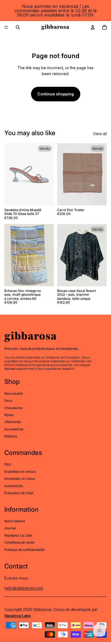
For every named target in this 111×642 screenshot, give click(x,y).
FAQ (7, 464)
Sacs (8, 400)
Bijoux (9, 415)
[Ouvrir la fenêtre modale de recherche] (18, 27)
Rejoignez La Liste (18, 535)
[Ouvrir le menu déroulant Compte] (93, 27)
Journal (10, 528)
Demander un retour (19, 479)
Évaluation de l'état (18, 493)
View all (100, 133)
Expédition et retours (20, 472)
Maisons (10, 436)
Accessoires (13, 429)
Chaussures (13, 408)
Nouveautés (13, 393)
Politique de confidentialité (24, 550)
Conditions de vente (19, 542)
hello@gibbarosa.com (23, 588)
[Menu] (6, 27)
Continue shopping (55, 94)
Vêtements (12, 422)
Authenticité (13, 486)
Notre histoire (14, 521)
